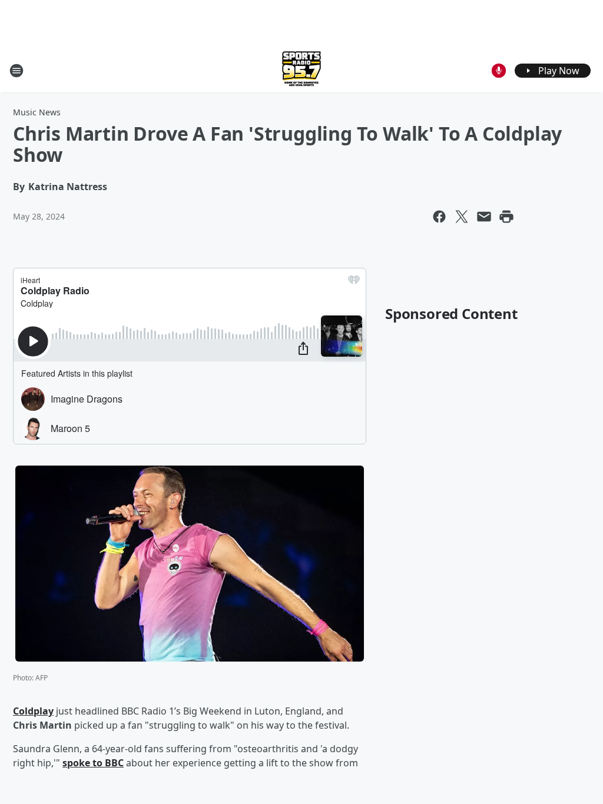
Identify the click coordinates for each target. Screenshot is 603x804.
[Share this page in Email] (484, 216)
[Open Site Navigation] (16, 71)
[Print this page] (506, 216)
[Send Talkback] (499, 71)
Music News (37, 112)
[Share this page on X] (461, 216)
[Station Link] (301, 70)
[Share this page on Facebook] (439, 216)
